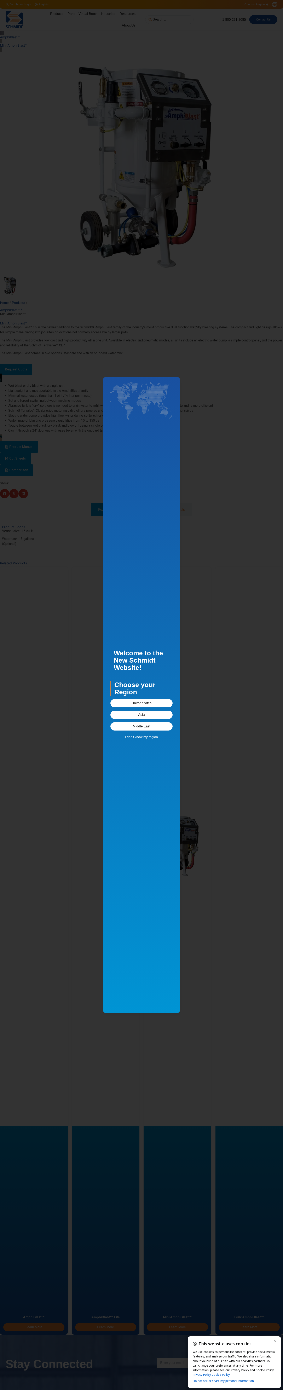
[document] (141, 695)
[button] (141, 703)
